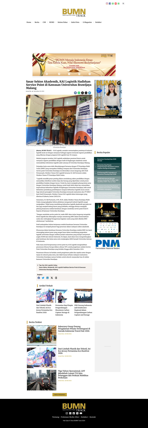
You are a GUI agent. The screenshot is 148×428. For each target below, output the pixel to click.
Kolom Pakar (63, 22)
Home (29, 22)
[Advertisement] (64, 37)
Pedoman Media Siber (70, 417)
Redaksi (98, 22)
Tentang (55, 417)
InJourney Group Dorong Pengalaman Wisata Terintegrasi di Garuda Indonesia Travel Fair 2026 (74, 328)
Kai (43, 265)
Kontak (93, 417)
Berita (37, 22)
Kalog (55, 265)
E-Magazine (87, 22)
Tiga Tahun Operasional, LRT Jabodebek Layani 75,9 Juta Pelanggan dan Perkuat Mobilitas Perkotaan (73, 374)
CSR (44, 22)
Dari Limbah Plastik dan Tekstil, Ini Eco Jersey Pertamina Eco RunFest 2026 (74, 351)
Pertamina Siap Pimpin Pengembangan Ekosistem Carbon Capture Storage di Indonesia (64, 310)
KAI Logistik (49, 265)
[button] (123, 3)
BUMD (51, 22)
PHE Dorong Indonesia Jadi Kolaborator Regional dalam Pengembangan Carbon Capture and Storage (83, 310)
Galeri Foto (75, 22)
